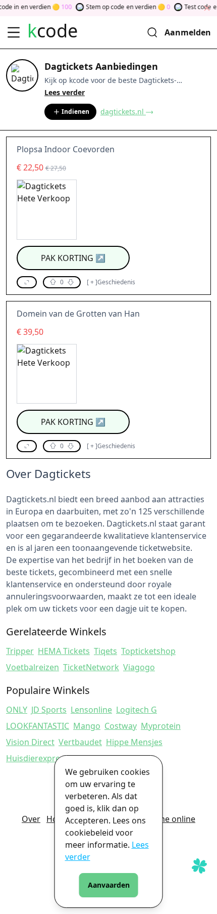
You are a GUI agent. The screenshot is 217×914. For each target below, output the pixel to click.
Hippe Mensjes (134, 742)
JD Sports (49, 709)
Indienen (75, 111)
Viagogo (139, 667)
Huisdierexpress (37, 758)
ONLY (16, 709)
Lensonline (91, 709)
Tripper (20, 651)
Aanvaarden (109, 885)
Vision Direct (30, 742)
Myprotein (161, 725)
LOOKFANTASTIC (37, 725)
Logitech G (136, 709)
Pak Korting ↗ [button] (73, 258)
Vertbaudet (80, 742)
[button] (27, 282)
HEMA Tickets (64, 651)
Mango (86, 725)
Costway (120, 725)
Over (31, 818)
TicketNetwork (91, 667)
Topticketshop (148, 651)
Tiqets (105, 651)
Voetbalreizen (32, 667)
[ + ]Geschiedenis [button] (111, 282)
